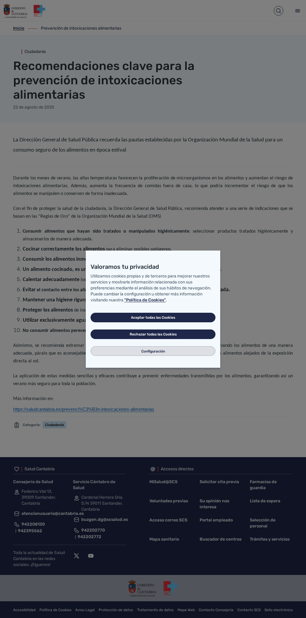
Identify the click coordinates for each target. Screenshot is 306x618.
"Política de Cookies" (145, 300)
